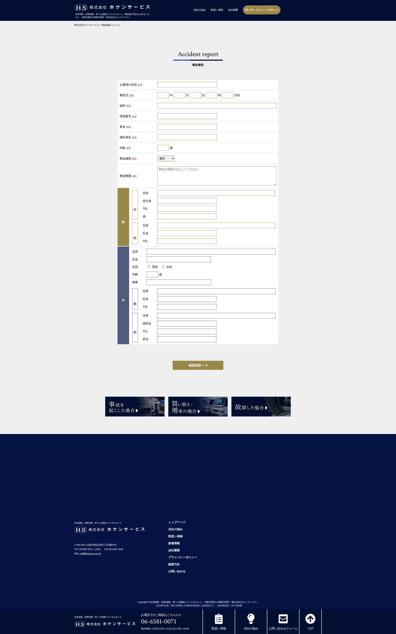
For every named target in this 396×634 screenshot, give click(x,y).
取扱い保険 (217, 9)
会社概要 (233, 9)
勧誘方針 (174, 564)
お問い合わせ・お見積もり (263, 9)
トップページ (177, 522)
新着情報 (174, 543)
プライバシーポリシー (182, 557)
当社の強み (199, 9)
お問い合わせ (177, 571)
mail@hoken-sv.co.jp (90, 553)
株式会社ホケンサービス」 (245, 602)
